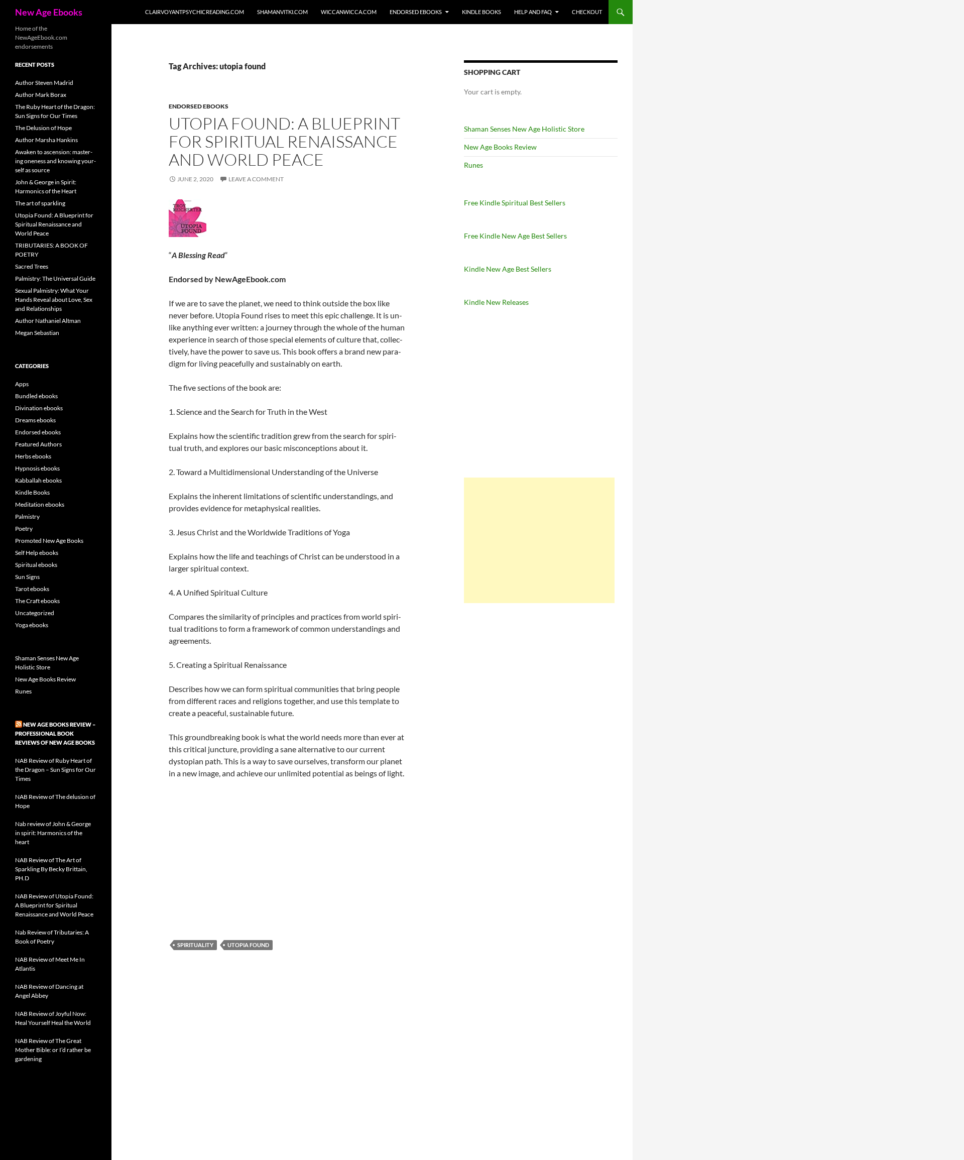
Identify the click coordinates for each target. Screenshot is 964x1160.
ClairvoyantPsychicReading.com (194, 12)
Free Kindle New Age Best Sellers (515, 235)
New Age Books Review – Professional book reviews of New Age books (55, 733)
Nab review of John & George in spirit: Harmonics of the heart (53, 833)
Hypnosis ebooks (37, 468)
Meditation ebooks (39, 504)
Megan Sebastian (37, 332)
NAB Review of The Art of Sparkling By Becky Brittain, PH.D (51, 869)
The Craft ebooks (37, 601)
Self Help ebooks (36, 552)
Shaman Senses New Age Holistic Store (524, 129)
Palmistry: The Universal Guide (55, 278)
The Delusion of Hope (43, 128)
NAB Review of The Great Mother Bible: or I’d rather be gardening (53, 1050)
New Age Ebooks (48, 12)
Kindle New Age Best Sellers (507, 269)
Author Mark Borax (40, 94)
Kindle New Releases (496, 302)
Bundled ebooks (36, 396)
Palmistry (27, 516)
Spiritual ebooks (36, 564)
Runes (473, 165)
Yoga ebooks (31, 625)
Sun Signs (27, 577)
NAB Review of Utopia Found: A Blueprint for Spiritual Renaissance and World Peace (54, 905)
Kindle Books (481, 12)
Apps (22, 384)
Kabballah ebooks (38, 480)
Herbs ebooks (33, 456)
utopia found (248, 945)
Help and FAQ (533, 12)
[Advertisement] (539, 540)
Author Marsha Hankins (46, 140)
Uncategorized (34, 613)
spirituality (195, 945)
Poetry (24, 528)
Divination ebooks (39, 408)
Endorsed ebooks (416, 12)
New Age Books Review (500, 147)
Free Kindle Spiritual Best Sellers (514, 202)
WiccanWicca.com (349, 12)
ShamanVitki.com (282, 12)
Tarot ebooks (32, 589)
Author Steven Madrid (44, 82)
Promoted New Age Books (49, 540)
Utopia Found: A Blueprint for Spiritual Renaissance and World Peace (284, 141)
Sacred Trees (31, 266)
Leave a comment (256, 179)
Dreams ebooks (35, 420)
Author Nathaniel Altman (48, 320)
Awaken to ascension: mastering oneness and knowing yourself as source (55, 161)
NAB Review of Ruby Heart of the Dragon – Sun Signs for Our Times (55, 769)
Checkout (587, 12)
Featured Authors (38, 444)
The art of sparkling (40, 203)
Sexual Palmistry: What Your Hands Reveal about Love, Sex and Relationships (53, 299)
